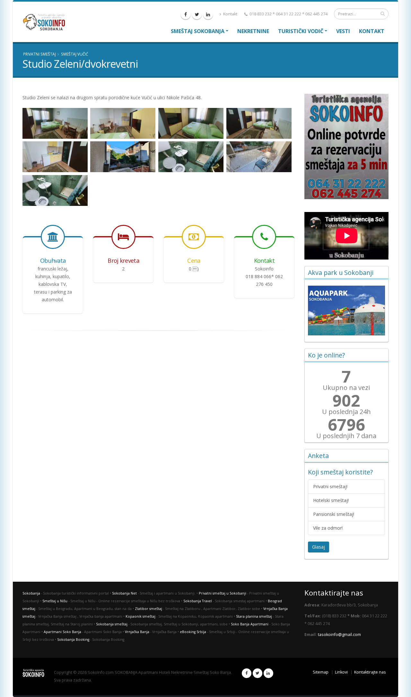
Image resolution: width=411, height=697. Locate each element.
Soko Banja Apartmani (249, 624)
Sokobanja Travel (197, 601)
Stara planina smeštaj (254, 616)
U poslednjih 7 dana (346, 436)
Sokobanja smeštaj (111, 624)
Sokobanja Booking (73, 639)
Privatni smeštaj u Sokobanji (222, 593)
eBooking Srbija (193, 632)
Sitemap (320, 672)
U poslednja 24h (346, 412)
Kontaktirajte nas (370, 672)
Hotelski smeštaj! (331, 500)
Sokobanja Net (124, 593)
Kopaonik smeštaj (140, 616)
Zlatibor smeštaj (148, 608)
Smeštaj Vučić (74, 54)
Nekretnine (253, 31)
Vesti (343, 31)
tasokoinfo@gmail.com (339, 634)
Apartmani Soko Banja (62, 632)
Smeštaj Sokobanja (197, 31)
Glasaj (318, 547)
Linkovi (341, 672)
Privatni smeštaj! (330, 486)
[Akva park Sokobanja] (346, 310)
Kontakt (229, 14)
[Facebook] (185, 14)
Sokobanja (31, 593)
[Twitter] (197, 14)
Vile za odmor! (328, 528)
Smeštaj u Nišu (54, 601)
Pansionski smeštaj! (333, 514)
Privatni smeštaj (39, 54)
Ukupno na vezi (346, 387)
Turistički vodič (300, 31)
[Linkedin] (208, 14)
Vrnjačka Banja (137, 632)
